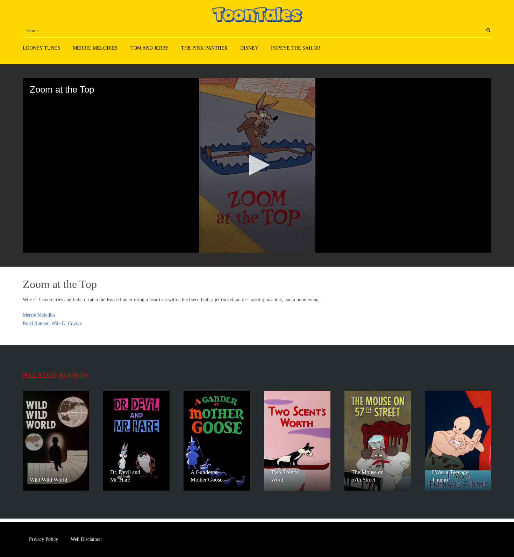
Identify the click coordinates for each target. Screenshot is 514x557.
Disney (249, 48)
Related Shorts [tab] (55, 375)
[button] (257, 165)
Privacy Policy (43, 539)
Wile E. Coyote (66, 323)
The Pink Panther (204, 48)
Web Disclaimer (86, 539)
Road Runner (36, 323)
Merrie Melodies (95, 48)
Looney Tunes (41, 48)
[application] (257, 165)
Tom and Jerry (149, 48)
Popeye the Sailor (295, 48)
